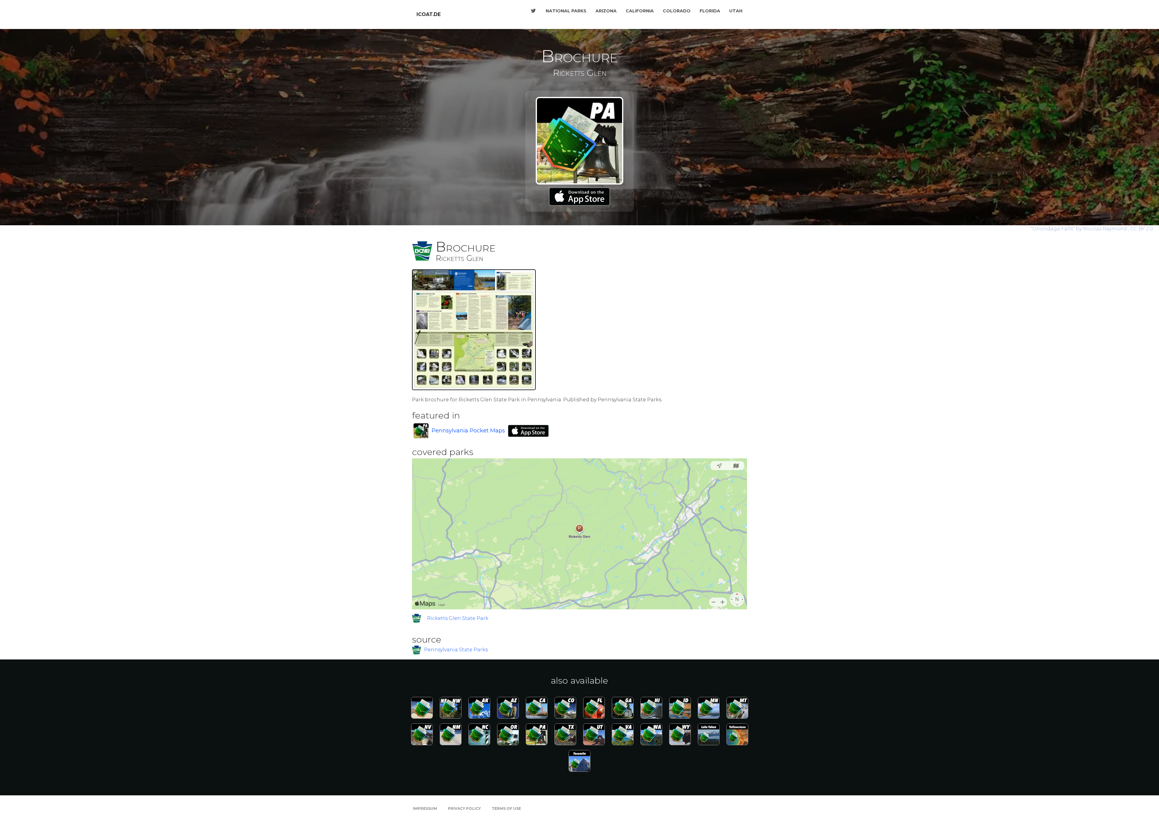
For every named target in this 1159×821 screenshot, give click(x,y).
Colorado (677, 11)
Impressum (425, 808)
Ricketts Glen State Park (457, 618)
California (640, 11)
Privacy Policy (464, 808)
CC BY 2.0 (1141, 229)
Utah (735, 11)
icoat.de (429, 14)
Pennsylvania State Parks (456, 650)
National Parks (566, 11)
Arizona (606, 11)
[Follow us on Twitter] (533, 11)
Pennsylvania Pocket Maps (468, 430)
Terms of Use (506, 808)
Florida (710, 11)
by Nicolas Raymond (1079, 229)
